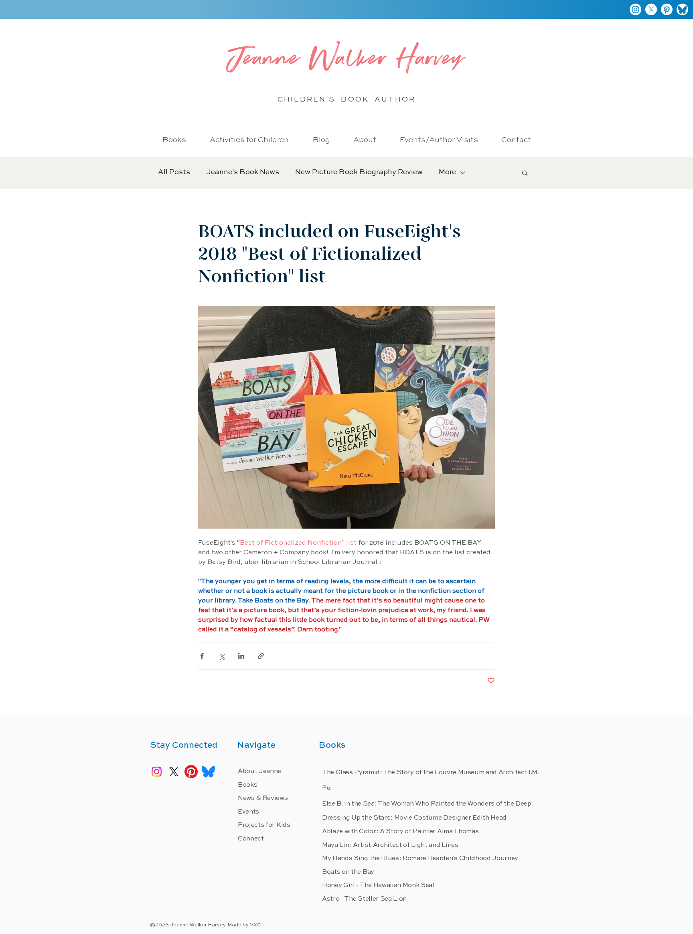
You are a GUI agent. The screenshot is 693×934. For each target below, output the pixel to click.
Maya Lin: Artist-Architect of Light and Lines (390, 845)
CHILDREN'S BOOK (326, 99)
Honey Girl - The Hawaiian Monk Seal (378, 885)
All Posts (174, 172)
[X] (651, 9)
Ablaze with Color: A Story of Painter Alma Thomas (400, 831)
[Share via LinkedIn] (241, 656)
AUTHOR (395, 99)
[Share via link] (261, 656)
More (447, 172)
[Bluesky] (682, 9)
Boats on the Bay (348, 872)
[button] (525, 172)
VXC (255, 925)
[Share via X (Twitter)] (221, 656)
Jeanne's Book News (242, 172)
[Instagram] (635, 9)
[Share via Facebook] (202, 656)
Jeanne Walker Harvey (346, 61)
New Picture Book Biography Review (359, 172)
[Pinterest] (667, 9)
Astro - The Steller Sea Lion (364, 899)
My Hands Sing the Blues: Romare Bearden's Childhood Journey (420, 858)
